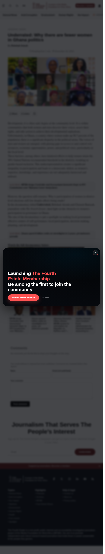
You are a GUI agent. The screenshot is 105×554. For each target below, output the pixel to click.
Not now (45, 298)
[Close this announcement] (95, 252)
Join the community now (23, 297)
